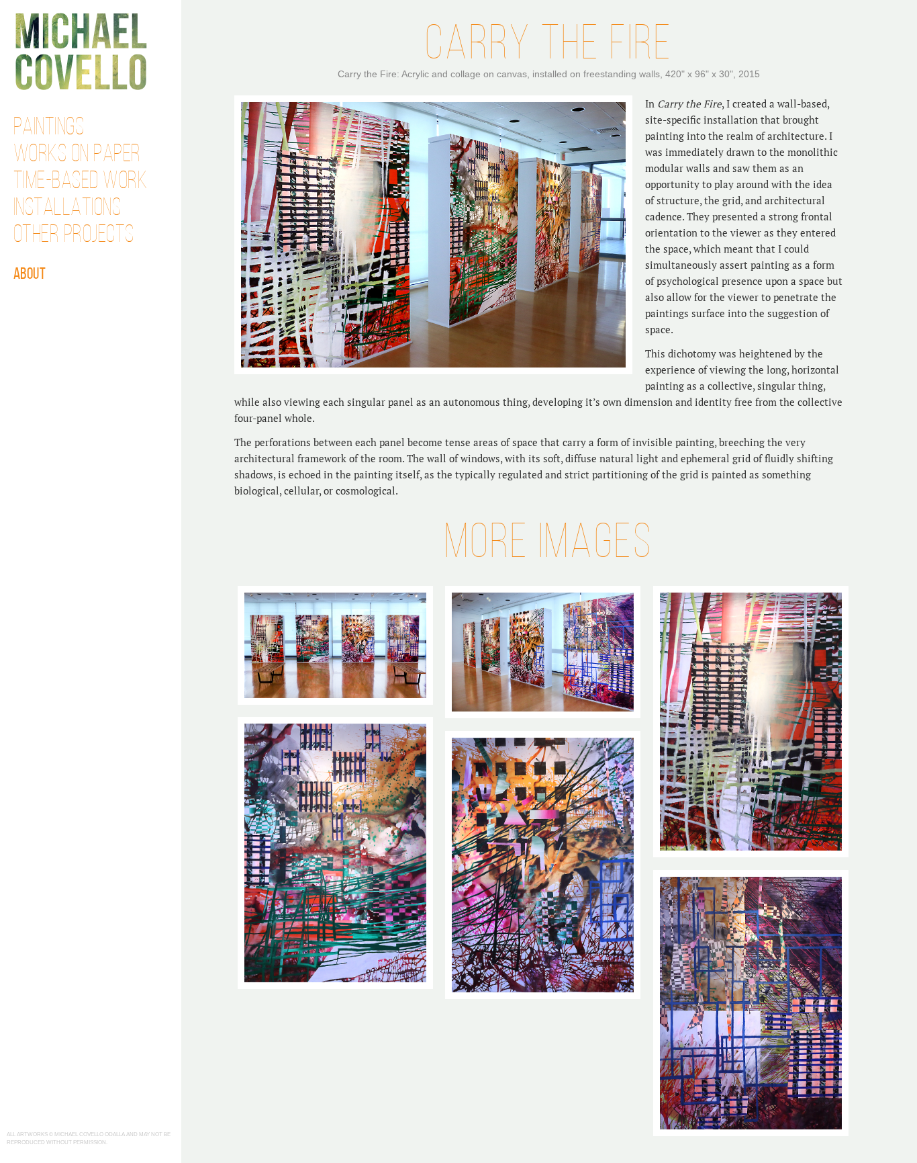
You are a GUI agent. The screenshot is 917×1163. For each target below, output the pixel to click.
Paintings (49, 128)
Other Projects (73, 236)
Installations (67, 209)
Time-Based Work (80, 182)
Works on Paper (77, 155)
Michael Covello (81, 51)
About (29, 275)
